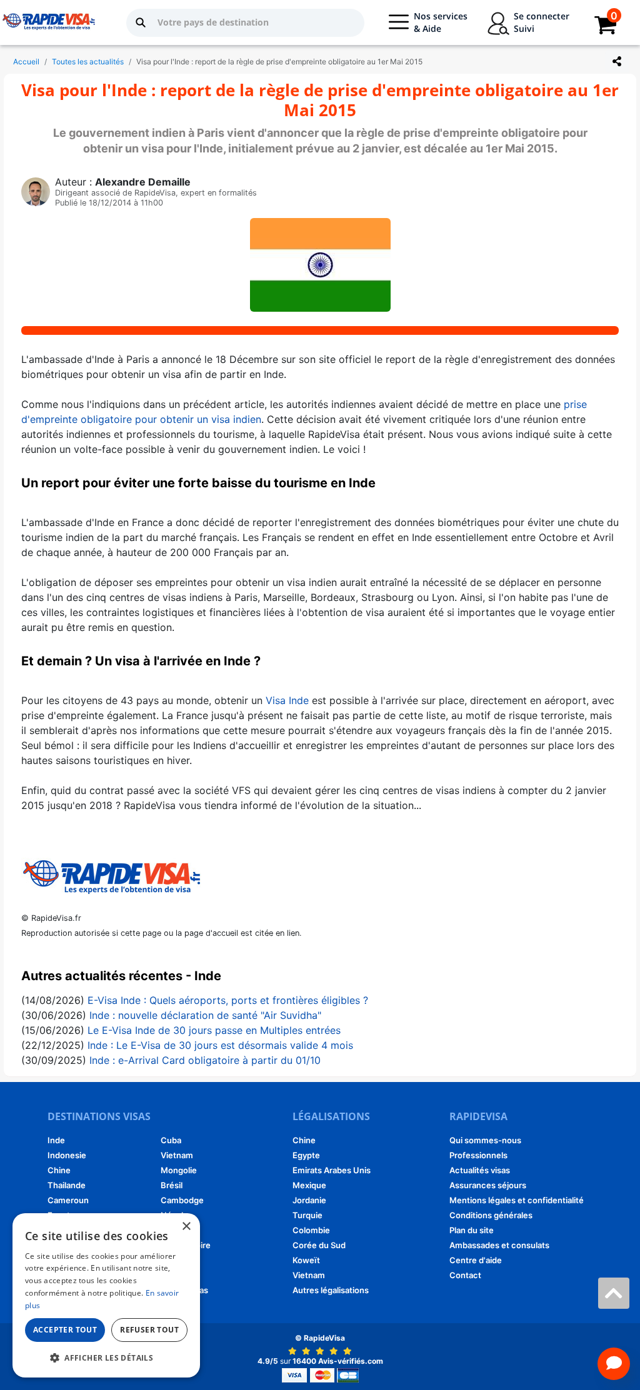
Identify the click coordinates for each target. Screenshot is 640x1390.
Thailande (67, 1185)
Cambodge (182, 1200)
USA (169, 1275)
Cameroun (68, 1200)
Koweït (306, 1260)
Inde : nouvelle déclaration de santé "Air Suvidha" (205, 1015)
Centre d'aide (475, 1260)
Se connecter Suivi (541, 22)
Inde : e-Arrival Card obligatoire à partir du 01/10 (205, 1060)
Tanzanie (178, 1230)
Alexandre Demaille (143, 182)
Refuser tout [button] (149, 1329)
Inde (56, 1140)
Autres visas (184, 1290)
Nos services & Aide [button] (441, 22)
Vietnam (177, 1155)
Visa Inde (287, 700)
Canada (175, 1260)
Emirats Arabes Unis (331, 1170)
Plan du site (471, 1230)
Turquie (307, 1215)
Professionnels (478, 1155)
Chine (59, 1170)
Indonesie (67, 1155)
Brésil (171, 1185)
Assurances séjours (487, 1185)
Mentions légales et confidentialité (516, 1200)
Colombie (311, 1230)
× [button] (186, 1226)
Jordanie (309, 1200)
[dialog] (106, 1295)
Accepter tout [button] (65, 1329)
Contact (465, 1275)
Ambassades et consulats (499, 1245)
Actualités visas (479, 1170)
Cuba (171, 1140)
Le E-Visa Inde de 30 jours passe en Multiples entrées (214, 1030)
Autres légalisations (330, 1290)
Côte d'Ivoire (186, 1245)
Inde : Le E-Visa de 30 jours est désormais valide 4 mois (220, 1045)
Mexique (309, 1185)
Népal (172, 1215)
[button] (106, 1357)
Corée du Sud (319, 1245)
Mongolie (179, 1170)
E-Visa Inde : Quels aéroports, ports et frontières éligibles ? (228, 1000)
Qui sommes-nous (485, 1140)
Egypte (306, 1155)
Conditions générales (490, 1215)
